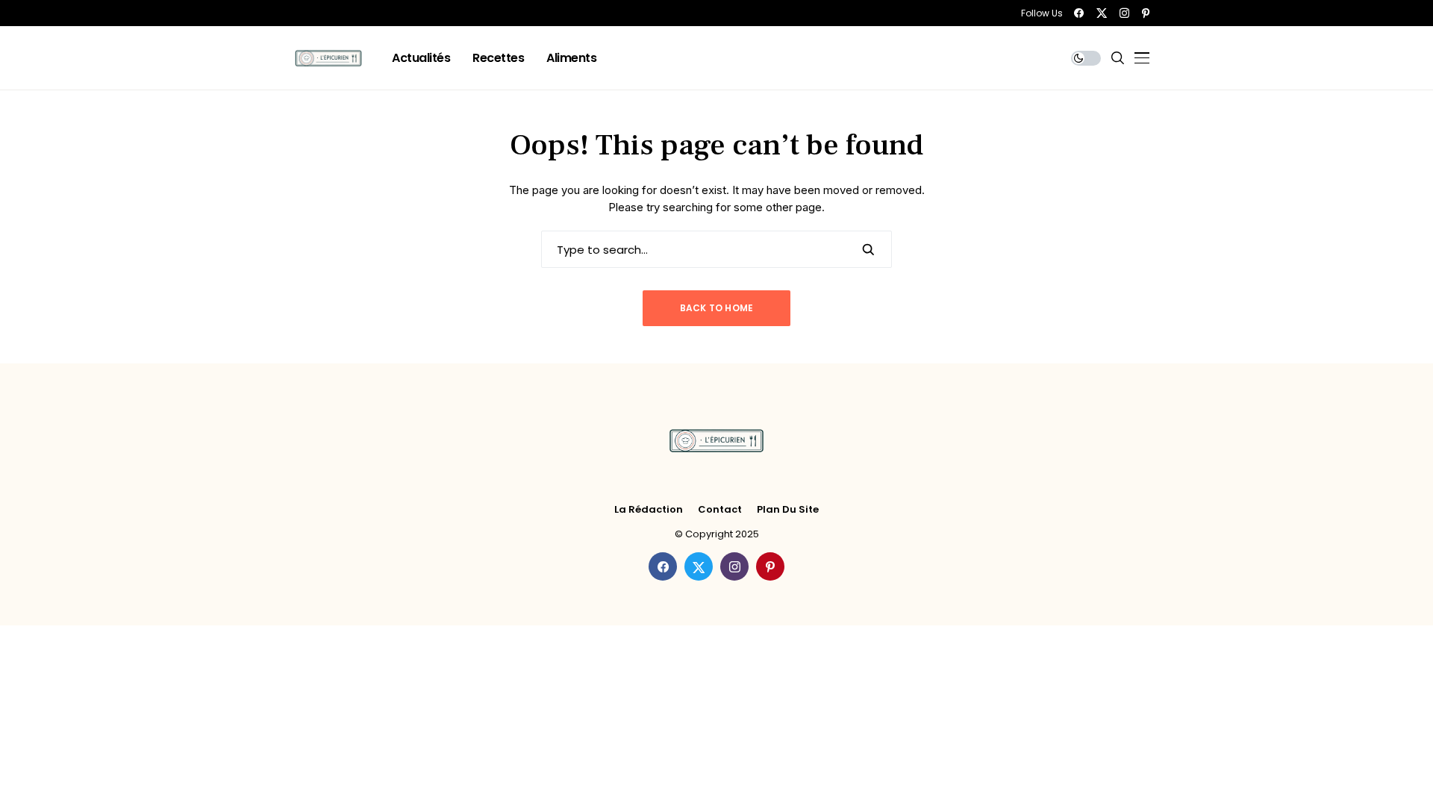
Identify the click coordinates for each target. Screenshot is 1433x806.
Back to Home (717, 308)
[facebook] (1079, 13)
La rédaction (648, 510)
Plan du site (788, 510)
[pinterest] (1145, 13)
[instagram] (1124, 13)
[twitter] (1101, 13)
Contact (720, 510)
